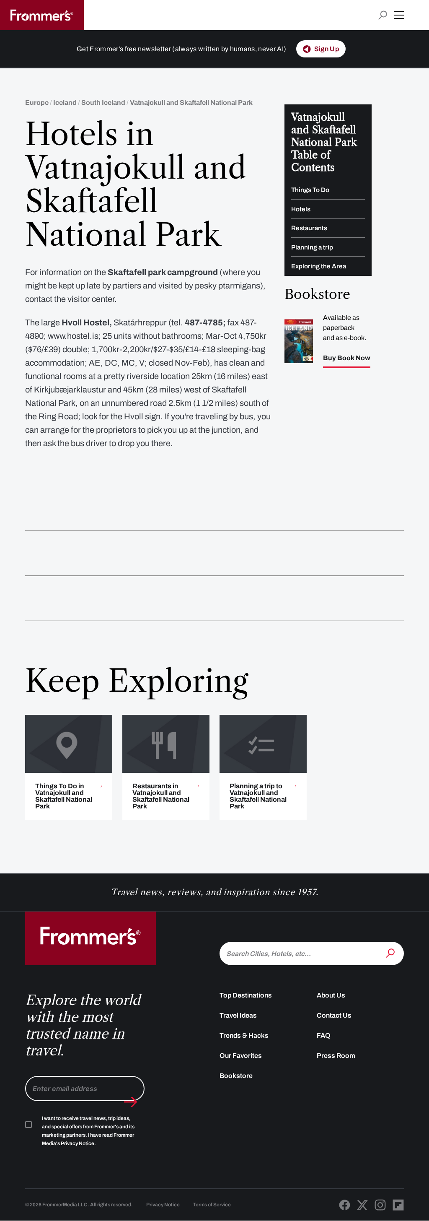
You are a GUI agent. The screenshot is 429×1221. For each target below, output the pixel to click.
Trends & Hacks (244, 1035)
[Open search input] (382, 15)
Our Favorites (241, 1055)
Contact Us (334, 1015)
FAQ (324, 1035)
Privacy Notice (163, 1205)
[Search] (391, 953)
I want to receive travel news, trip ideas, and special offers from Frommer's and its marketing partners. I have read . (88, 1130)
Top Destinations (246, 995)
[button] (399, 15)
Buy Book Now (346, 358)
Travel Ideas (238, 1015)
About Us (331, 995)
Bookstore (236, 1075)
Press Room (336, 1055)
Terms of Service (212, 1205)
